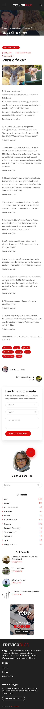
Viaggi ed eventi (10, 544)
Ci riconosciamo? (18, 568)
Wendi (19, 356)
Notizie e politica (15, 28)
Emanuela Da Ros (24, 53)
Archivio (5, 668)
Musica (7, 516)
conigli (17, 348)
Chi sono (5, 672)
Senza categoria (10, 532)
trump (28, 352)
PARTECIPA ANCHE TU (13, 698)
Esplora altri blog (8, 676)
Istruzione (8, 511)
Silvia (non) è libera (19, 580)
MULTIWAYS (15, 706)
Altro (6, 499)
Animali (7, 503)
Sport (6, 540)
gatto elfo (26, 348)
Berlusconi (7, 348)
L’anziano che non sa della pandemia (26, 592)
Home (5, 28)
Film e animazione (11, 507)
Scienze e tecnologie (12, 528)
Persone (7, 524)
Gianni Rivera (8, 352)
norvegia (19, 352)
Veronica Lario (8, 356)
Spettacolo (8, 536)
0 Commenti (7, 56)
